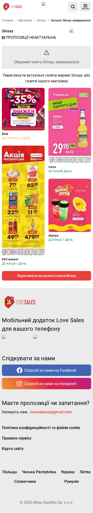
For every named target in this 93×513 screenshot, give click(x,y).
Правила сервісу (16, 438)
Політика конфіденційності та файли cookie (41, 427)
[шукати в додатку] (73, 6)
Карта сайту (13, 448)
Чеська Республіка (39, 472)
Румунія (71, 481)
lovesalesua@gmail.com (51, 412)
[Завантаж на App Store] (54, 6)
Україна (68, 472)
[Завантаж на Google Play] (48, 340)
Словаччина (25, 481)
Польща (9, 472)
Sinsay (7, 31)
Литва (85, 472)
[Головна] (12, 6)
